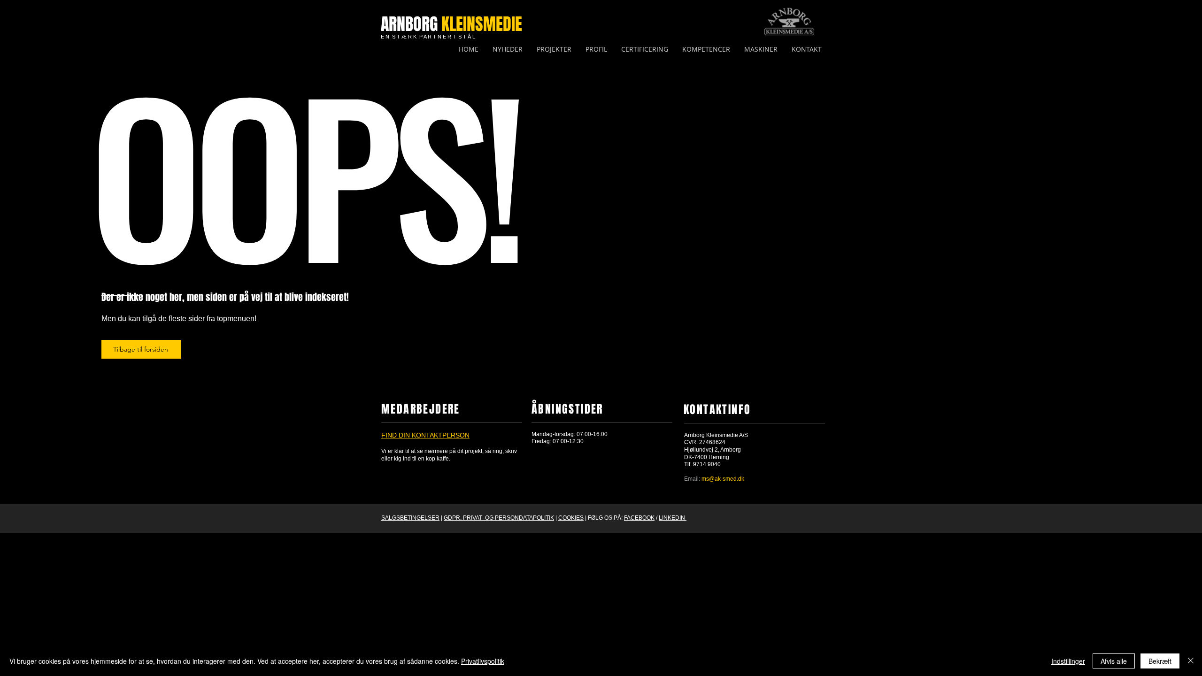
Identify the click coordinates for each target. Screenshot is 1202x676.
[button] (706, 49)
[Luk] (1190, 660)
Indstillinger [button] (1068, 661)
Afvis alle (1114, 661)
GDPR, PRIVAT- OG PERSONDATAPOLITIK (499, 518)
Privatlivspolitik (482, 661)
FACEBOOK (639, 518)
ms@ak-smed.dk (722, 479)
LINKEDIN (672, 518)
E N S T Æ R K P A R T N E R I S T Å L (428, 36)
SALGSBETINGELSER (410, 518)
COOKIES (571, 518)
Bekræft (1159, 661)
